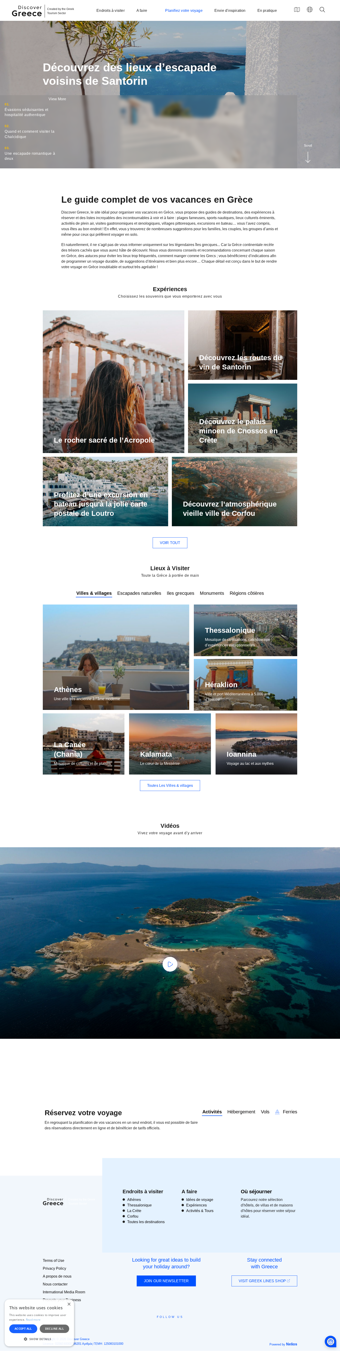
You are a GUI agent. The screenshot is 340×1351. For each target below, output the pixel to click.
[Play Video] (170, 964)
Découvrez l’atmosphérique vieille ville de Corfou (230, 508)
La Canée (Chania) (70, 749)
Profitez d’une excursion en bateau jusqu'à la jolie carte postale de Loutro (101, 504)
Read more (33, 1320)
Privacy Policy (54, 1268)
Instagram (157, 1327)
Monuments (212, 593)
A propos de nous (57, 1276)
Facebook (149, 1327)
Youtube (175, 1327)
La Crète (134, 1211)
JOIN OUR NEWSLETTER (166, 1281)
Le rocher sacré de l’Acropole (104, 440)
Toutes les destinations (146, 1222)
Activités (212, 1111)
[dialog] (39, 1322)
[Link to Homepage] (27, 19)
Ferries (289, 1111)
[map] (297, 9)
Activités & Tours (199, 1211)
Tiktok (191, 1325)
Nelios (291, 1344)
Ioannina (241, 754)
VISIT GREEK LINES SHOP (263, 1281)
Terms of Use (53, 1261)
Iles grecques (180, 593)
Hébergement (241, 1111)
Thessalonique (230, 630)
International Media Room (64, 1292)
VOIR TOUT (170, 543)
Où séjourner (256, 1191)
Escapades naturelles (139, 593)
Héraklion (221, 685)
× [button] (69, 1304)
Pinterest (183, 1327)
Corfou (132, 1216)
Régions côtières (247, 593)
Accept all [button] (23, 1329)
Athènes (68, 690)
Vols (265, 1111)
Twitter (166, 1325)
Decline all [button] (54, 1329)
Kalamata (156, 754)
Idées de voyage (199, 1200)
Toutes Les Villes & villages (170, 785)
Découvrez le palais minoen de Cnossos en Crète (238, 431)
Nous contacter (55, 1284)
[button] (39, 1339)
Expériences (196, 1205)
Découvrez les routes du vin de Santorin (240, 362)
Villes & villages (94, 593)
